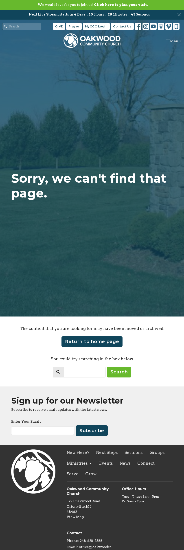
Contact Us (122, 26)
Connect (146, 463)
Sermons (134, 452)
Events (106, 463)
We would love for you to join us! (92, 5)
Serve (73, 473)
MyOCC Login (96, 26)
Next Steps (107, 452)
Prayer (73, 26)
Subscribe (91, 430)
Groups (157, 452)
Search (119, 372)
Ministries (77, 463)
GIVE (59, 26)
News (125, 463)
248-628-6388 (91, 541)
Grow (90, 473)
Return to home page (92, 341)
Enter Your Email (26, 422)
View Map (75, 517)
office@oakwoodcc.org (98, 547)
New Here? (78, 452)
